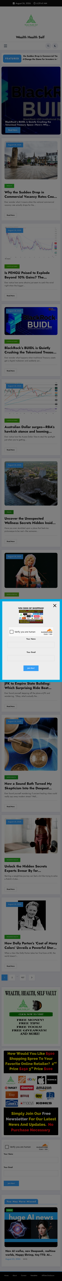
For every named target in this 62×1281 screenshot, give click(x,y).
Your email (31, 652)
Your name (31, 639)
